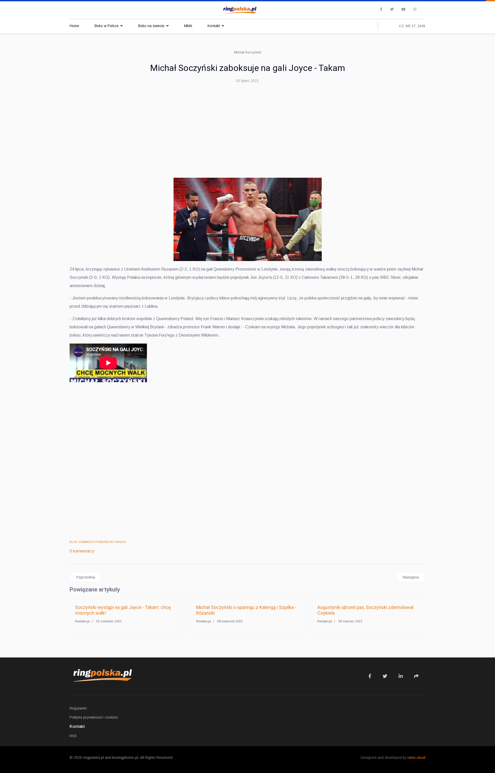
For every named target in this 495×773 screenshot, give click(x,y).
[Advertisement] (247, 126)
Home (74, 26)
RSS (73, 736)
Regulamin (78, 708)
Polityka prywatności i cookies (94, 717)
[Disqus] (247, 461)
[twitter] (392, 9)
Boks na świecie (151, 26)
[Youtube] (403, 9)
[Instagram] (414, 9)
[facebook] (381, 9)
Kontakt (214, 26)
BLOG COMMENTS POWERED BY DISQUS (98, 541)
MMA (188, 26)
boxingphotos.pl (125, 757)
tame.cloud (416, 757)
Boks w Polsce (107, 26)
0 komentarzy (82, 551)
